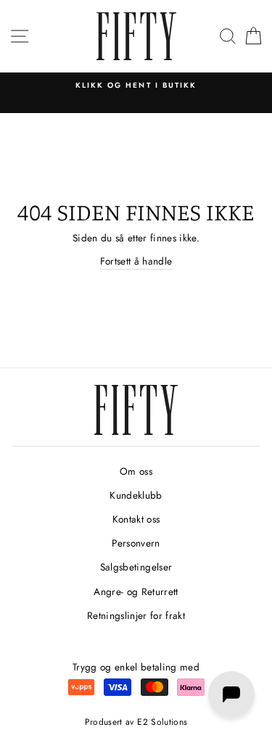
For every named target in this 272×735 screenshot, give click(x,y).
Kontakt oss (136, 519)
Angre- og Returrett (136, 591)
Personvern (136, 543)
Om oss (136, 471)
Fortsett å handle (136, 261)
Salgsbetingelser (136, 567)
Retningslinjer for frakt (136, 615)
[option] (136, 85)
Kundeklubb (136, 495)
